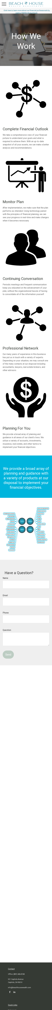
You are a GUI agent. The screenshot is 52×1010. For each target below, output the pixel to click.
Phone (6, 612)
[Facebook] (10, 992)
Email (5, 595)
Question (7, 630)
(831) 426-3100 (19, 974)
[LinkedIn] (14, 992)
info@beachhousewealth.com (19, 988)
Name (5, 578)
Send (8, 654)
